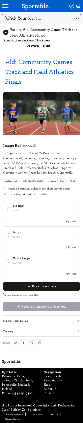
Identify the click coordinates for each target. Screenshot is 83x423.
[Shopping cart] (78, 6)
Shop (47, 384)
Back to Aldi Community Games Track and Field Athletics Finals (44, 32)
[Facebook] (23, 342)
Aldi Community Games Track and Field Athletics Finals (39, 71)
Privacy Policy (37, 414)
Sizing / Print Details (15, 320)
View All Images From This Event (26, 40)
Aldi (72, 180)
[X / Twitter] (31, 342)
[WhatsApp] (39, 342)
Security (54, 414)
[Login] (71, 6)
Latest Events (52, 376)
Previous (33, 45)
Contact (49, 393)
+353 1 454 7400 (22, 393)
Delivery (8, 331)
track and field (33, 180)
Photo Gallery (53, 380)
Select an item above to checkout (44, 306)
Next (46, 45)
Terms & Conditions (14, 414)
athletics (11, 180)
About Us (50, 389)
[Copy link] (15, 342)
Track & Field (56, 180)
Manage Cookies (12, 418)
